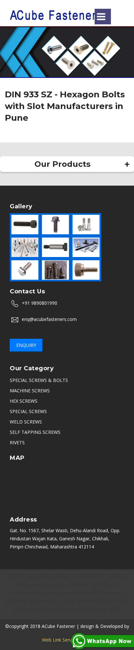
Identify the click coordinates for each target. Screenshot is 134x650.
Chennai (114, 576)
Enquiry (26, 345)
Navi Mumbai (95, 601)
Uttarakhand (45, 601)
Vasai (114, 609)
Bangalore (40, 576)
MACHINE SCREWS (30, 390)
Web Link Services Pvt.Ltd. (67, 640)
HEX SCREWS (23, 401)
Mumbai (15, 576)
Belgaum (57, 609)
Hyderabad (102, 585)
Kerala (121, 601)
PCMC (96, 593)
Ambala (78, 585)
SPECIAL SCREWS (28, 411)
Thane (69, 601)
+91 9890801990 (39, 303)
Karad (97, 609)
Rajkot (47, 593)
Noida (39, 585)
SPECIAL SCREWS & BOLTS (39, 380)
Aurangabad (88, 576)
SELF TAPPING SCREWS (35, 432)
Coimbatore (30, 609)
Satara (79, 609)
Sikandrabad (22, 593)
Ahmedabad (72, 593)
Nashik (63, 576)
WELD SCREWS (26, 422)
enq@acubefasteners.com (49, 319)
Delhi (22, 585)
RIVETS (17, 442)
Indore (57, 585)
